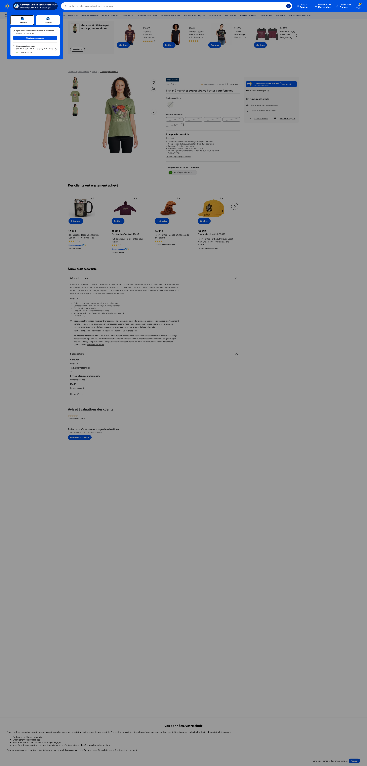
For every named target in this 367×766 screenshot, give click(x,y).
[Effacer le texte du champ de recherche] (282, 6)
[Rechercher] (288, 6)
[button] (323, 6)
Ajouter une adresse (35, 38)
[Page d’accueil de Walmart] (7, 6)
